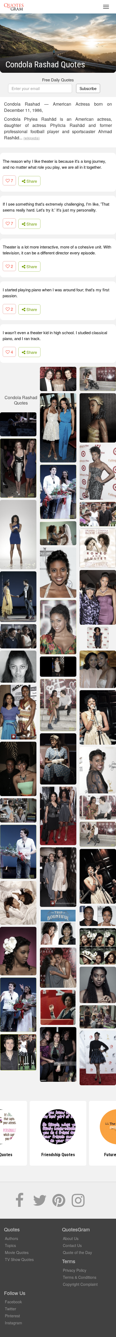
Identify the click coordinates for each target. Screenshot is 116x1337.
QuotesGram (13, 6)
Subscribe (88, 88)
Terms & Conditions (79, 1277)
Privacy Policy (74, 1270)
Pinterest (12, 1315)
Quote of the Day (77, 1252)
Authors (11, 1238)
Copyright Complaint (80, 1284)
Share (31, 181)
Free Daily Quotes (58, 79)
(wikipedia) (31, 138)
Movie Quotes (17, 1252)
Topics (10, 1245)
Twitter (10, 1308)
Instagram (13, 1322)
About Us (71, 1238)
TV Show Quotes (19, 1259)
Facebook (13, 1301)
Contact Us (72, 1245)
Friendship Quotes (58, 1154)
